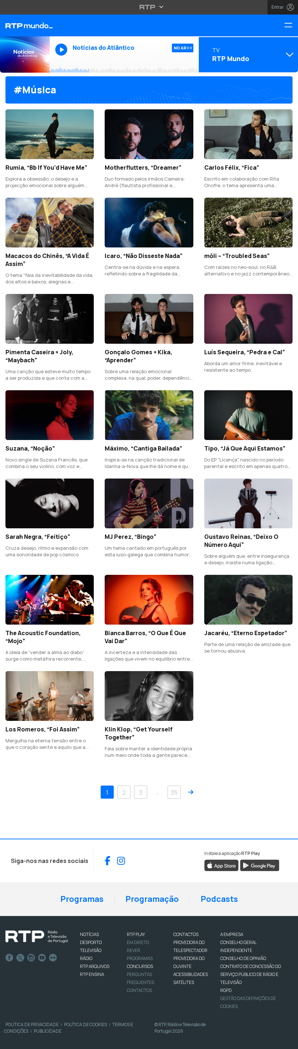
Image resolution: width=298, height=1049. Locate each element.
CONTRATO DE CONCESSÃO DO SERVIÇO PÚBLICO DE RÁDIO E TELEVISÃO (250, 974)
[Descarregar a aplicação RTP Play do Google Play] (259, 865)
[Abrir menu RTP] (149, 7)
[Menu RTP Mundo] (291, 25)
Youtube (42, 958)
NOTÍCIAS (89, 934)
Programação (152, 898)
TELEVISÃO (90, 950)
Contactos (139, 990)
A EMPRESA (231, 934)
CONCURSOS (140, 966)
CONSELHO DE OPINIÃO (243, 958)
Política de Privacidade (32, 1024)
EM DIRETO (138, 942)
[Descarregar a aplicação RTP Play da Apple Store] (221, 865)
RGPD (225, 990)
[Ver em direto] (25, 54)
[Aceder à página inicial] (25, 25)
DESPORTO (91, 942)
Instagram (31, 958)
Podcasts (219, 898)
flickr (53, 958)
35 (174, 792)
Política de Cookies (85, 1024)
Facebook (9, 958)
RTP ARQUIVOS (94, 966)
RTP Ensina (92, 974)
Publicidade (47, 1031)
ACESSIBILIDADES (190, 974)
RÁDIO (86, 958)
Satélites (183, 982)
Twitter (20, 958)
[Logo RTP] (36, 937)
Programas (82, 898)
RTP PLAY (136, 934)
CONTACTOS (185, 934)
